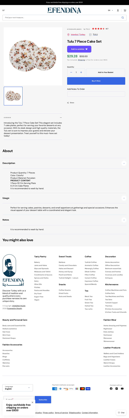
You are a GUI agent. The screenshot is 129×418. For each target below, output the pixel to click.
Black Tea (88, 296)
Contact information (90, 413)
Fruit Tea (88, 299)
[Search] (123, 17)
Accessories (7, 350)
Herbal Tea (89, 306)
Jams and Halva (40, 265)
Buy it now (96, 81)
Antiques (109, 278)
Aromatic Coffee (91, 265)
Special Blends (91, 284)
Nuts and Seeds (65, 296)
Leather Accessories (112, 366)
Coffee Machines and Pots (115, 290)
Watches (6, 363)
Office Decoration (112, 265)
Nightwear (108, 329)
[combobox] (64, 17)
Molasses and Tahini (42, 272)
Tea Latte (88, 309)
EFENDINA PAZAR (18, 306)
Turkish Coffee (91, 262)
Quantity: (70, 67)
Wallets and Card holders (114, 354)
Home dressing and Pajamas (115, 326)
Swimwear (108, 335)
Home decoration (112, 262)
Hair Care (6, 332)
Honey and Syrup (66, 272)
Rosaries (6, 353)
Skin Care (6, 335)
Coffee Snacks (65, 290)
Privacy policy (48, 413)
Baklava (62, 262)
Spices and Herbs (41, 278)
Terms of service (61, 413)
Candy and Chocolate (68, 265)
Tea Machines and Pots (114, 296)
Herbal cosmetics (10, 329)
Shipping (81, 60)
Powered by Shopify (14, 308)
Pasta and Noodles (42, 290)
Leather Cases (109, 360)
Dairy (36, 281)
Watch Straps (109, 363)
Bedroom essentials (113, 268)
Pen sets (6, 366)
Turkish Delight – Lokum (68, 278)
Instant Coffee (91, 278)
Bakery (37, 262)
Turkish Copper (111, 303)
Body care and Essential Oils (14, 326)
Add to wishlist (77, 49)
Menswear (108, 338)
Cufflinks (6, 360)
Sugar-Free (38, 297)
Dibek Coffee (90, 272)
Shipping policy (75, 413)
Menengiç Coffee (92, 268)
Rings (5, 357)
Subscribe (43, 400)
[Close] (32, 402)
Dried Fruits (63, 293)
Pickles (37, 287)
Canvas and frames (113, 272)
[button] (3, 10)
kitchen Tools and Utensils (115, 312)
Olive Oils (38, 284)
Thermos (108, 306)
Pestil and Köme (65, 275)
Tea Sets (108, 299)
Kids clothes (109, 332)
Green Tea (89, 303)
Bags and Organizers (112, 357)
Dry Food (37, 293)
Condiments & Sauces (43, 275)
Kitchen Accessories (113, 309)
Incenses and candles (114, 275)
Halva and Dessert (66, 268)
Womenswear (109, 341)
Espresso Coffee (91, 281)
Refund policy (36, 413)
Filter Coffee (90, 275)
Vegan (36, 300)
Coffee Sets (110, 293)
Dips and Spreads (41, 268)
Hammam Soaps (9, 338)
